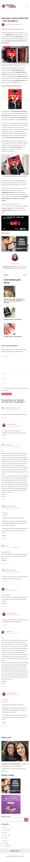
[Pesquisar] (26, 819)
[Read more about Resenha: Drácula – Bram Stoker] (9, 311)
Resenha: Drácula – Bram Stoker (13, 319)
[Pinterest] (16, 851)
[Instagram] (14, 851)
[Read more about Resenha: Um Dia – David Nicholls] (9, 329)
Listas (3, 840)
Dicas (2, 832)
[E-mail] (19, 851)
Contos (3, 827)
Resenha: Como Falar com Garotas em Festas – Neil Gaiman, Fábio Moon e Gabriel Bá (14, 301)
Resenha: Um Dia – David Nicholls (13, 336)
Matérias (3, 843)
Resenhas (4, 845)
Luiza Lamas (8, 444)
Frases (3, 837)
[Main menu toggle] (27, 6)
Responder (3, 417)
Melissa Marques (11, 424)
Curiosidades (4, 830)
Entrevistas (4, 835)
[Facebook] (11, 851)
